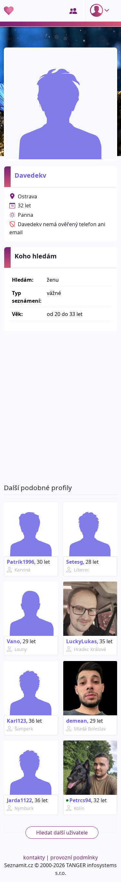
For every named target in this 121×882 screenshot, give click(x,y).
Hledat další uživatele (62, 832)
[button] (101, 10)
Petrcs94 (80, 800)
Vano (13, 641)
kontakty (34, 857)
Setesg (74, 561)
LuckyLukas (81, 641)
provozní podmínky (74, 857)
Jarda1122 (19, 800)
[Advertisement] (60, 407)
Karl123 (16, 720)
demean (76, 720)
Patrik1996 (20, 561)
